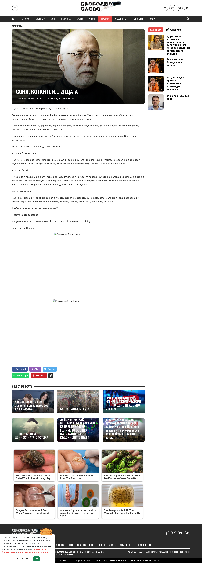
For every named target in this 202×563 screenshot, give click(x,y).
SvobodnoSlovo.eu (28, 98)
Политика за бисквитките (144, 560)
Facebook (21, 369)
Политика (66, 18)
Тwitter (52, 369)
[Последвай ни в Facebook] (165, 8)
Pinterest (41, 375)
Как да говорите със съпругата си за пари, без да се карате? (31, 405)
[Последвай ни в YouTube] (180, 8)
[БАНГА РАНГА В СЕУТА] (78, 401)
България (24, 18)
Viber (37, 369)
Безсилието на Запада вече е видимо (175, 62)
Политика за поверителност (110, 560)
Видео (153, 18)
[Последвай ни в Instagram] (172, 8)
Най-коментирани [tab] (174, 29)
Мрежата (105, 18)
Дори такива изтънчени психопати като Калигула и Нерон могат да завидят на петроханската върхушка (178, 44)
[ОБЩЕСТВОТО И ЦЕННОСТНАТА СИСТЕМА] (33, 430)
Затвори (23, 558)
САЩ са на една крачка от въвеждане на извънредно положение (176, 83)
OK (36, 558)
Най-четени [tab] (155, 29)
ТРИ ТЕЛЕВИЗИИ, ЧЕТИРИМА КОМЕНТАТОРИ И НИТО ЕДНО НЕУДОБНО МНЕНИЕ (123, 403)
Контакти (65, 560)
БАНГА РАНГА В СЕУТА (75, 408)
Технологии (138, 18)
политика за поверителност (33, 552)
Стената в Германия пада (178, 97)
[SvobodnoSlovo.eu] (28, 533)
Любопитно (120, 18)
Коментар (40, 18)
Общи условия (82, 560)
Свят (53, 18)
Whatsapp (22, 375)
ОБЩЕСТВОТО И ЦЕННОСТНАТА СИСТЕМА (31, 435)
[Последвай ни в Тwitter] (187, 8)
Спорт (92, 18)
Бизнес (80, 18)
